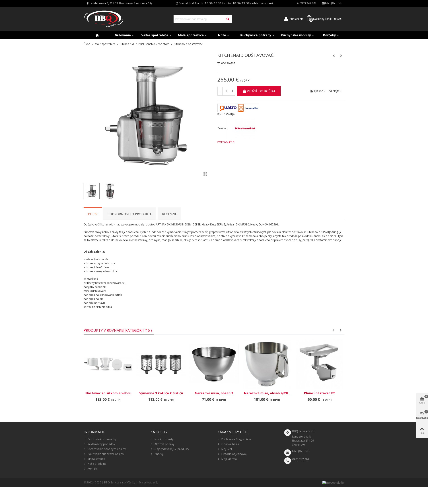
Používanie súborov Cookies (105, 454)
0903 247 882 (300, 459)
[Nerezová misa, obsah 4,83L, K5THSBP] (266, 364)
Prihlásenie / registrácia (236, 439)
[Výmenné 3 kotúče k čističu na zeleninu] (161, 364)
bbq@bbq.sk (300, 451)
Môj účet (226, 449)
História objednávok (234, 454)
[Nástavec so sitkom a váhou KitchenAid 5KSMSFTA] (108, 364)
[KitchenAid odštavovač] (205, 174)
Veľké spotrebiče (154, 35)
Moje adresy (229, 459)
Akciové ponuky (164, 444)
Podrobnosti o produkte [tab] (129, 214)
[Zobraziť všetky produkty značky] (245, 128)
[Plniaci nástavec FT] (319, 364)
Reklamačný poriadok (101, 444)
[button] (333, 330)
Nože (222, 35)
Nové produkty (163, 439)
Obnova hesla (230, 444)
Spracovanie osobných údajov (107, 449)
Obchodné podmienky (102, 439)
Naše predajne (97, 464)
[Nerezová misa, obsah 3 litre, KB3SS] (214, 364)
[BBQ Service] (104, 19)
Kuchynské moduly (296, 35)
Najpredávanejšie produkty (171, 449)
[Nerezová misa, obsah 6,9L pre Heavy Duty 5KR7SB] (334, 56)
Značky (158, 454)
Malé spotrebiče (191, 35)
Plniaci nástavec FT (319, 393)
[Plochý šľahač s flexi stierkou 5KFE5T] (341, 56)
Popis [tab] (92, 214)
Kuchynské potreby (255, 35)
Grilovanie (123, 35)
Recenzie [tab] (169, 214)
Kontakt (92, 469)
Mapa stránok (96, 459)
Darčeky (329, 35)
